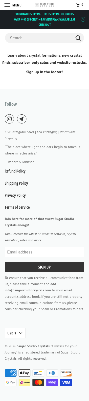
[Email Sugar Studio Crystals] (22, 119)
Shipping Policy (16, 183)
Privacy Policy (15, 195)
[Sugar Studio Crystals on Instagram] (10, 119)
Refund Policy (15, 171)
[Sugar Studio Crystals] (44, 5)
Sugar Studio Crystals (33, 346)
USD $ (12, 333)
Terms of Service (17, 207)
